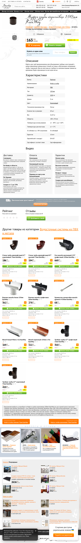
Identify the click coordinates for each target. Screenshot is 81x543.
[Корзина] (70, 1)
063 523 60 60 (51, 5)
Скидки (57, 1)
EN (77, 1)
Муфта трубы (54, 83)
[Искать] (32, 6)
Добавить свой (37, 218)
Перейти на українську (63, 535)
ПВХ (51, 87)
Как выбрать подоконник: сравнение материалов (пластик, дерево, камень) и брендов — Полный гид (23, 502)
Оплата (33, 155)
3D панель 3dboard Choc (57, 466)
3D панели (14, 467)
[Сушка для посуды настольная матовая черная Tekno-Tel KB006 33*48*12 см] (70, 436)
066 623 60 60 (40, 7)
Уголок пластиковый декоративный (49, 445)
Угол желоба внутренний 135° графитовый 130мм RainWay (65, 256)
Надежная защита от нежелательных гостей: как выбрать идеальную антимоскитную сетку (25, 511)
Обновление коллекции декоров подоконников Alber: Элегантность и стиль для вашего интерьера (63, 521)
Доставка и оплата (15, 1)
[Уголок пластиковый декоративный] (50, 436)
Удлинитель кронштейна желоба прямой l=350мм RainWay (66, 298)
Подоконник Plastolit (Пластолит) (9, 445)
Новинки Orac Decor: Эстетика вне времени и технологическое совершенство (63, 501)
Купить (73, 52)
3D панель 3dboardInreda (57, 476)
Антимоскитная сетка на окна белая (22, 486)
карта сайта (45, 531)
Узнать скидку (55, 45)
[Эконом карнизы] (30, 436)
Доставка (8, 155)
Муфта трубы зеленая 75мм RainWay (16, 422)
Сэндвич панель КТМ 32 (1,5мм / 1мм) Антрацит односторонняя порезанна (23, 476)
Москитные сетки (16, 487)
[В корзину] (25, 260)
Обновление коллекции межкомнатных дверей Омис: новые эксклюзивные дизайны (25, 521)
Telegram (50, 7)
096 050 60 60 (40, 5)
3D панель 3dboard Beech (19, 466)
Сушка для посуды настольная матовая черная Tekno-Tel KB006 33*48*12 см (70, 447)
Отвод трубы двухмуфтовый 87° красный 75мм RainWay (39, 256)
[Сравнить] (67, 1)
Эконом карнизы (31, 445)
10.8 (51, 95)
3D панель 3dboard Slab (56, 486)
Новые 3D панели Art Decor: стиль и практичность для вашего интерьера (60, 511)
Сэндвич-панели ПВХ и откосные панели (23, 479)
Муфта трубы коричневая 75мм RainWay (64, 422)
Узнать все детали (40, 204)
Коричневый (54, 103)
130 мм (52, 91)
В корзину (35, 45)
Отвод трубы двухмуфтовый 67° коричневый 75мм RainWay (13, 256)
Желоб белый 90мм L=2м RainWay (14, 340)
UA (75, 1)
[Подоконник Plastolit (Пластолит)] (10, 436)
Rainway (53, 80)
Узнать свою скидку (15, 266)
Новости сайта (7, 496)
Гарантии (60, 155)
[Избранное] (64, 1)
